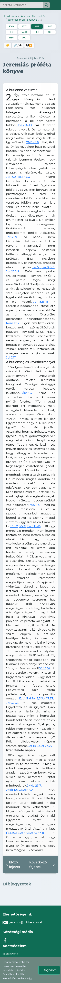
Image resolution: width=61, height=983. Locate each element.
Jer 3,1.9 (11, 237)
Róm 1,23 (12, 323)
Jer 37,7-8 (37, 832)
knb (11, 26)
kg (11, 32)
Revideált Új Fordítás (33, 16)
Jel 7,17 (11, 357)
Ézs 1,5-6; (25, 698)
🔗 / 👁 (18, 45)
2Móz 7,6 (32, 142)
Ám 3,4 (27, 393)
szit (24, 26)
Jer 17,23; (47, 698)
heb (37, 32)
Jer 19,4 (28, 789)
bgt (49, 32)
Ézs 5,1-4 (34, 505)
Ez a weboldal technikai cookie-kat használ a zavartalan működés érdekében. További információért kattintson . (18, 970)
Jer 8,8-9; (48, 267)
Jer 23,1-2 (12, 271)
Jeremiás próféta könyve (22, 19)
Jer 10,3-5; (13, 176)
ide (30, 978)
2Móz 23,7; (34, 785)
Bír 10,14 (44, 668)
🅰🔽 (29, 45)
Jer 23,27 (46, 746)
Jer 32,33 (12, 703)
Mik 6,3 (25, 176)
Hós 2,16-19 (24, 125)
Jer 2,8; (25, 832)
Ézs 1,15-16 (33, 526)
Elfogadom (49, 970)
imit (49, 26)
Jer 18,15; (34, 746)
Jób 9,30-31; (18, 526)
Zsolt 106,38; (14, 789)
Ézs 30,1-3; (13, 832)
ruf (37, 26)
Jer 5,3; (36, 698)
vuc (24, 37)
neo (11, 37)
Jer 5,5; (37, 267)
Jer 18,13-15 (40, 301)
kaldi (24, 32)
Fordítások (10, 16)
